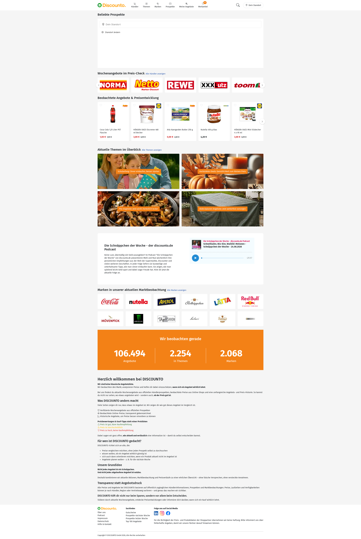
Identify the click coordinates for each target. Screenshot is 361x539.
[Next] (262, 85)
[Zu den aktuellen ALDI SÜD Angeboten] (214, 85)
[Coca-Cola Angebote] (110, 301)
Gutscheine (131, 512)
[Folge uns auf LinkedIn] (156, 513)
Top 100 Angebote (134, 521)
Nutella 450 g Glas (209, 130)
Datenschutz (103, 521)
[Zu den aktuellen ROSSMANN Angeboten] (146, 85)
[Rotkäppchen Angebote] (194, 301)
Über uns (102, 512)
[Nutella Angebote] (138, 301)
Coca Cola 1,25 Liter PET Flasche (110, 131)
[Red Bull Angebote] (250, 301)
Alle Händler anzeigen (155, 74)
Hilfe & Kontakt (104, 524)
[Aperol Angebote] (166, 301)
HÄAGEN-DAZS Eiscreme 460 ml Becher (146, 131)
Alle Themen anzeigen (152, 150)
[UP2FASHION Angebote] (166, 319)
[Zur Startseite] (113, 5)
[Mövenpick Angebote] (110, 319)
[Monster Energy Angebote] (138, 319)
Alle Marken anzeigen (176, 290)
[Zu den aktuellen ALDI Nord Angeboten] (247, 85)
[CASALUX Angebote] (250, 319)
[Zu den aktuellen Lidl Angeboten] (180, 85)
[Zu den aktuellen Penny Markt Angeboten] (113, 85)
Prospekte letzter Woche (137, 518)
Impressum (103, 518)
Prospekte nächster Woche (138, 515)
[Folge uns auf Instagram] (162, 513)
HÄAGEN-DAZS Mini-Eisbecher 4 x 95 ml (247, 131)
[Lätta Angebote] (222, 301)
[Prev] (99, 85)
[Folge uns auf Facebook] (168, 513)
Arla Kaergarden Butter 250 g (180, 130)
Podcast (101, 515)
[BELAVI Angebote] (194, 319)
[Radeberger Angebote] (222, 319)
